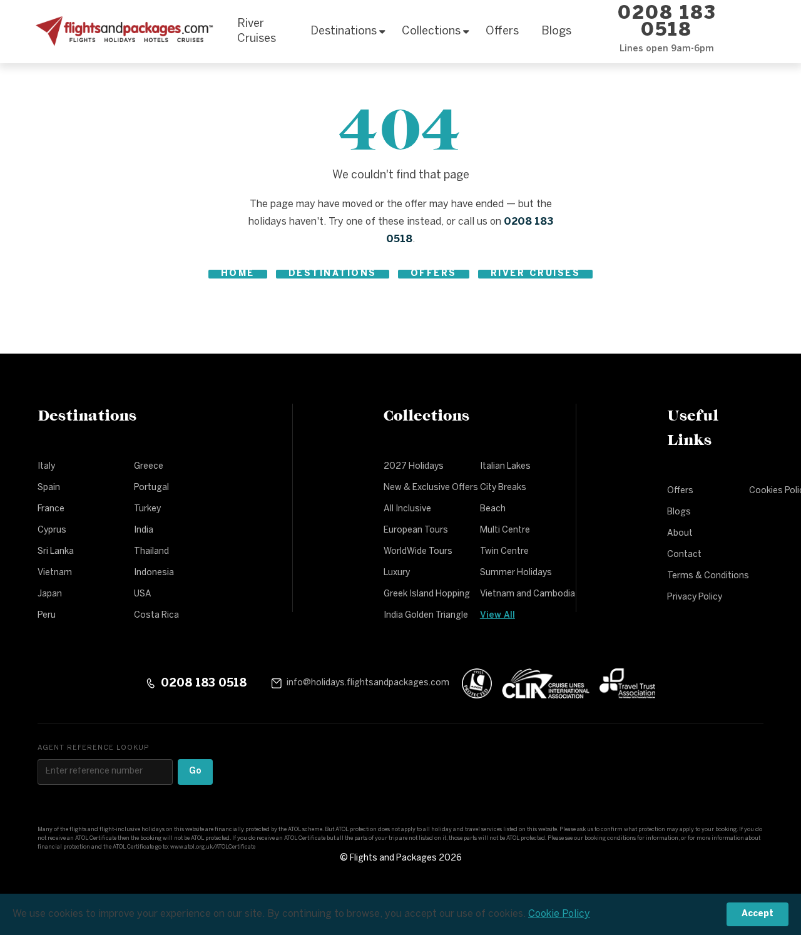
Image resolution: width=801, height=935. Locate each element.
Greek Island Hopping (427, 594)
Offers (502, 31)
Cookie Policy (559, 914)
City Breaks (503, 488)
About (680, 533)
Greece (148, 466)
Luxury (397, 573)
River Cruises (256, 31)
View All (497, 615)
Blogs (556, 31)
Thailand (151, 552)
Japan (50, 594)
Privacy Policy (694, 597)
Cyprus (52, 530)
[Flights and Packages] (122, 32)
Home (238, 274)
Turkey (147, 509)
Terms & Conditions (708, 576)
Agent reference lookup (93, 748)
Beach (493, 509)
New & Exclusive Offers (431, 488)
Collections (431, 31)
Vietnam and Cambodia (527, 594)
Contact (684, 555)
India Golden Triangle (426, 615)
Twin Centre (504, 552)
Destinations (343, 31)
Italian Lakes (505, 466)
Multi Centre (505, 530)
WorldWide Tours (418, 552)
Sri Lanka (56, 552)
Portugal (151, 488)
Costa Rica (156, 615)
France (51, 509)
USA (142, 594)
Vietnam (55, 573)
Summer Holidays (516, 573)
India (143, 530)
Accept (757, 914)
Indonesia (154, 573)
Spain (49, 488)
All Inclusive (407, 509)
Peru (47, 615)
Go (195, 771)
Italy (46, 466)
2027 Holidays (414, 466)
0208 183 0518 (667, 22)
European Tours (416, 530)
